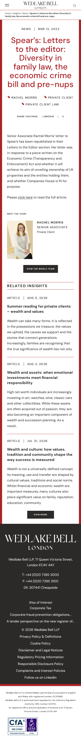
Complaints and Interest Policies (40, 670)
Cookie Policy (40, 643)
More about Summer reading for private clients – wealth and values (40, 324)
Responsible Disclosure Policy (40, 664)
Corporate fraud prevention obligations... (40, 614)
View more (40, 514)
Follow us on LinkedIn (40, 677)
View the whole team (41, 268)
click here (25, 197)
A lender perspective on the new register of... (40, 621)
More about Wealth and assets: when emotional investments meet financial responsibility (40, 395)
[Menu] (7, 5)
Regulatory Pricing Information (40, 657)
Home (8, 13)
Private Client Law (42, 104)
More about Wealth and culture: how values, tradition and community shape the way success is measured (40, 472)
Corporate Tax (40, 608)
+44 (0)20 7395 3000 (42, 575)
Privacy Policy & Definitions (40, 636)
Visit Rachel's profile (40, 240)
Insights (16, 13)
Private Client (60, 97)
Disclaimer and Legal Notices (40, 650)
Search (73, 5)
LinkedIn (48, 116)
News (25, 13)
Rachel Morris (24, 97)
